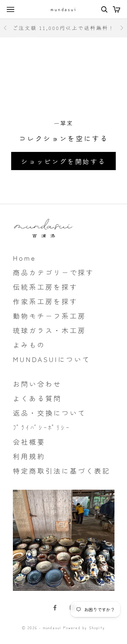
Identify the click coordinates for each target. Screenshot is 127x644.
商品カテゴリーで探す (53, 272)
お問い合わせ (37, 384)
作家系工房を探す (45, 301)
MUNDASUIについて (51, 359)
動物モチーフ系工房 (49, 316)
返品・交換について (49, 413)
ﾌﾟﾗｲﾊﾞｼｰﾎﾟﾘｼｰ (41, 427)
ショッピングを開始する (63, 161)
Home (24, 258)
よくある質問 (37, 398)
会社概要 (29, 442)
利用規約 (29, 456)
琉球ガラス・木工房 (49, 330)
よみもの (29, 345)
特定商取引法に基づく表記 (61, 471)
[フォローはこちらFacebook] (54, 607)
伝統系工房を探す (45, 287)
